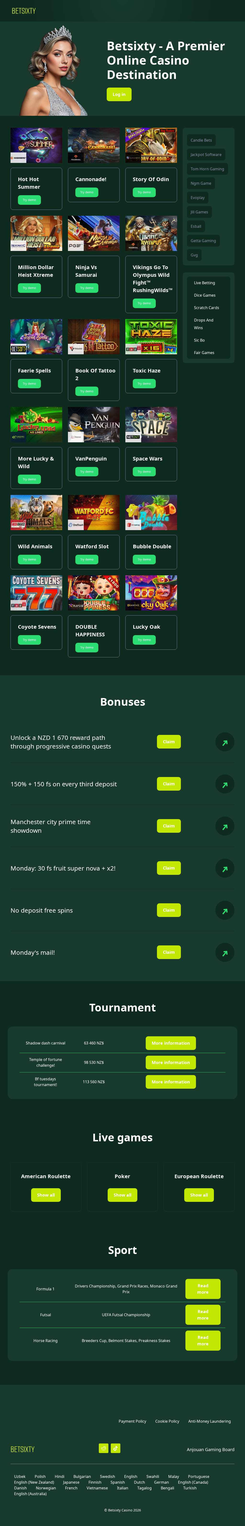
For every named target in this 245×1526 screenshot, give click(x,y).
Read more (203, 1289)
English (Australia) (30, 1493)
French (71, 1488)
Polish (40, 1476)
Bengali (167, 1488)
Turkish (190, 1488)
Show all (46, 1195)
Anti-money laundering (209, 1421)
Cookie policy (167, 1421)
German (161, 1482)
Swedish (107, 1476)
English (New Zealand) (34, 1482)
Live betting (204, 282)
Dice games (205, 295)
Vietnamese (97, 1488)
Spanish (118, 1482)
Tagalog (144, 1488)
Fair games (204, 352)
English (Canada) (193, 1482)
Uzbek (20, 1476)
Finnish (95, 1482)
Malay (173, 1476)
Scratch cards (206, 307)
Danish (20, 1488)
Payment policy (132, 1421)
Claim (169, 741)
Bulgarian (82, 1476)
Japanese (71, 1482)
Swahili (152, 1476)
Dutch (139, 1482)
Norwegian (46, 1488)
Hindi (59, 1476)
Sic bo (199, 340)
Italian (122, 1488)
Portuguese (198, 1476)
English (130, 1476)
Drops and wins (203, 323)
